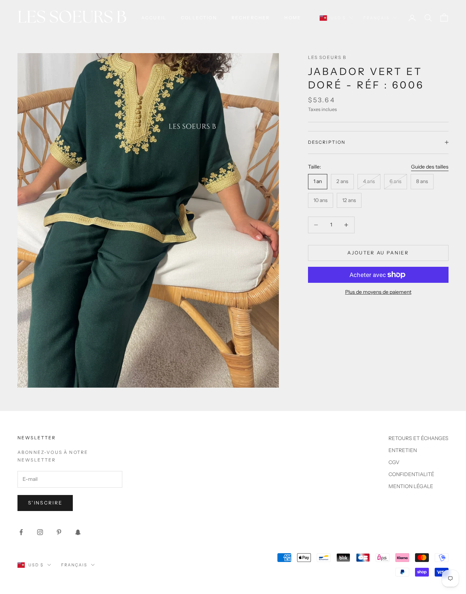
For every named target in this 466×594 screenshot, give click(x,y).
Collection (199, 17)
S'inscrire (45, 503)
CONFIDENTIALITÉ (411, 474)
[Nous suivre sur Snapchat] (78, 532)
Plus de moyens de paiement (378, 292)
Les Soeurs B (327, 57)
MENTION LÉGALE (410, 486)
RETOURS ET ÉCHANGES (418, 438)
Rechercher (251, 17)
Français (376, 17)
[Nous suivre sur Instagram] (40, 532)
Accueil (153, 17)
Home (292, 17)
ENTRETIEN (402, 450)
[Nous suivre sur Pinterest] (59, 532)
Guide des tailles (430, 166)
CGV (393, 462)
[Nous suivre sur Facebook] (21, 532)
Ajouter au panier (378, 253)
